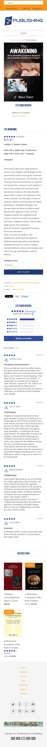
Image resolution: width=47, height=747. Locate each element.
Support (23, 689)
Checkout (37, 8)
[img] (9, 355)
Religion (37, 283)
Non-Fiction (28, 283)
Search (23, 668)
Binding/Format (11, 261)
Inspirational (17, 283)
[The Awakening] (23, 101)
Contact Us (23, 694)
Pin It (17, 296)
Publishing (23, 685)
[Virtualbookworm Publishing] (23, 21)
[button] (10, 137)
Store (23, 681)
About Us (23, 672)
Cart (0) (26, 8)
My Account (12, 8)
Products (20, 40)
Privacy (23, 676)
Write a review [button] (23, 338)
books (11, 286)
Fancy (24, 296)
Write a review (19, 116)
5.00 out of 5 (30, 311)
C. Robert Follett (17, 289)
